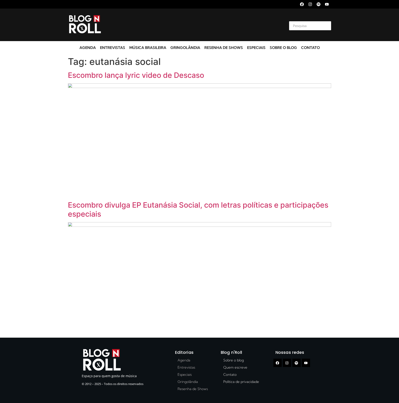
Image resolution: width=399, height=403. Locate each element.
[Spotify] (318, 4)
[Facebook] (302, 4)
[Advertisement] (194, 25)
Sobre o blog (283, 47)
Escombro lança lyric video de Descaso (136, 75)
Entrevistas (112, 47)
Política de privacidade (241, 381)
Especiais (256, 47)
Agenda (87, 47)
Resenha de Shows (223, 47)
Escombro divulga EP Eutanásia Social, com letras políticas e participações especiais (198, 209)
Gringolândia (185, 47)
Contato (310, 47)
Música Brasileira (147, 47)
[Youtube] (327, 4)
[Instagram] (310, 4)
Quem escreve (235, 367)
